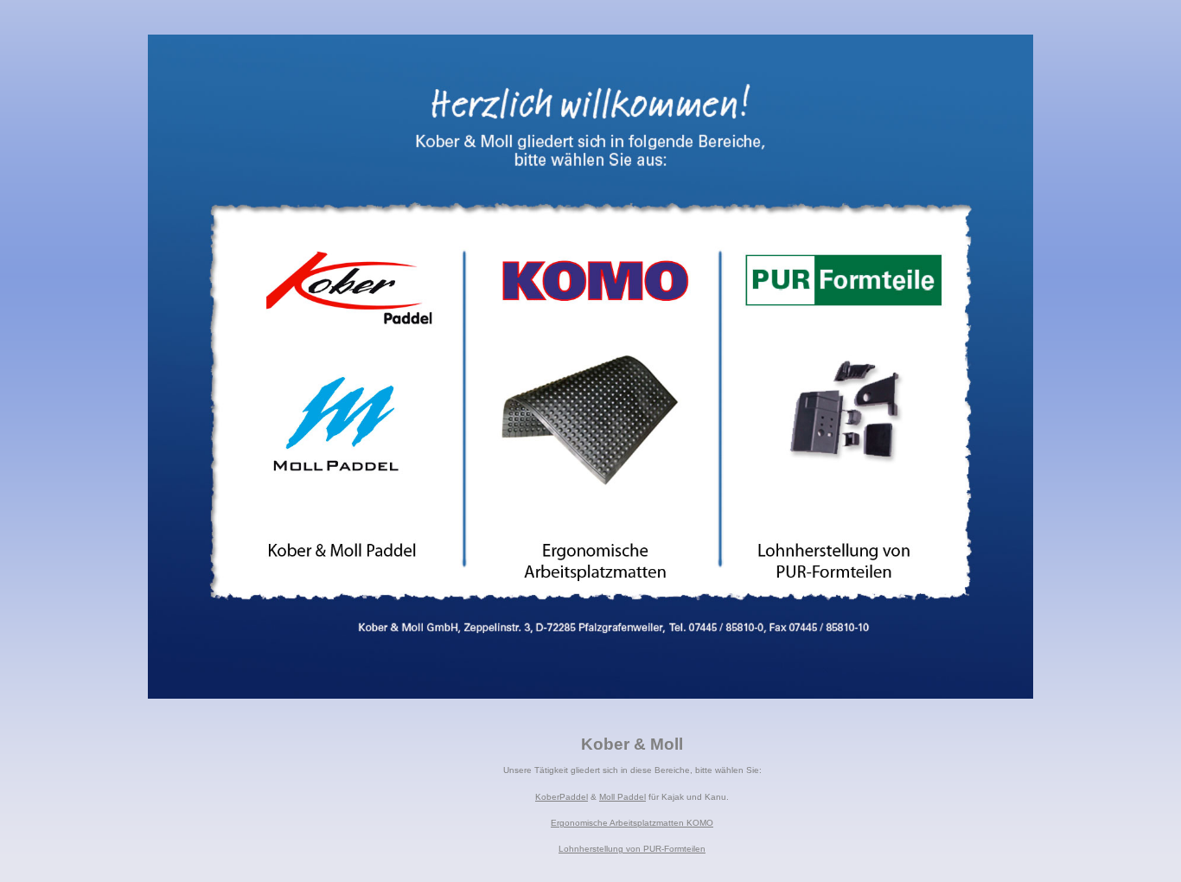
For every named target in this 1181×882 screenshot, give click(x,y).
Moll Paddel (622, 797)
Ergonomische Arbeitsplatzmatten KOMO (632, 823)
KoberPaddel (561, 797)
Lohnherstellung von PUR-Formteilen (632, 848)
